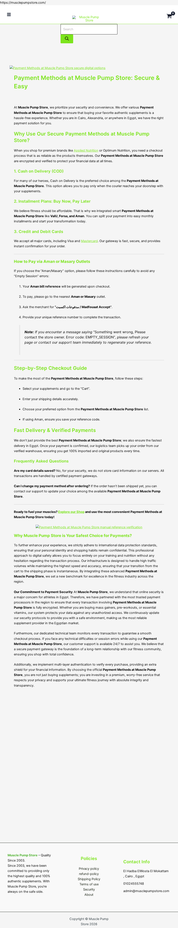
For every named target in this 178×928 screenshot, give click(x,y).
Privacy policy (89, 869)
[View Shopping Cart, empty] (169, 14)
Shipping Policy (89, 879)
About (88, 895)
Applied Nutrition (86, 150)
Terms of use (89, 884)
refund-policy (89, 874)
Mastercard (89, 241)
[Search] (67, 38)
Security (89, 889)
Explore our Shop (71, 512)
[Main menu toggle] (8, 14)
